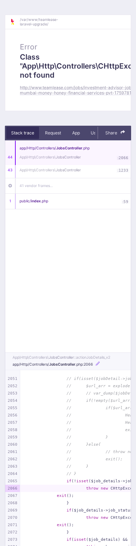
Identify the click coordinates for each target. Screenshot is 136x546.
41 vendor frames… (36, 186)
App (76, 132)
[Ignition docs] (15, 22)
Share (111, 132)
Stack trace (22, 132)
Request (53, 132)
